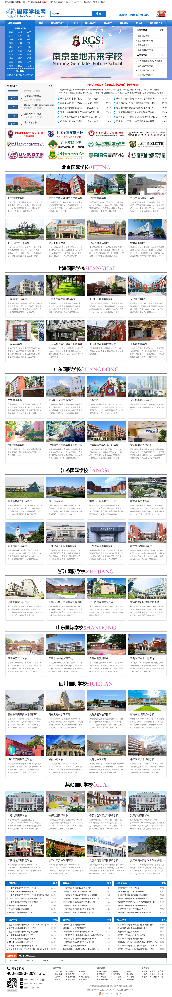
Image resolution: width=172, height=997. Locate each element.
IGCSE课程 (117, 977)
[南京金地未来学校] (146, 151)
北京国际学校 (141, 30)
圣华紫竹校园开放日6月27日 (20, 906)
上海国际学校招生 (145, 75)
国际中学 (71, 971)
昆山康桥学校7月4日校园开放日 (130, 892)
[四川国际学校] (86, 682)
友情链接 (11, 956)
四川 (20, 39)
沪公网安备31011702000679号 (121, 990)
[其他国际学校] (86, 783)
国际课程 (124, 23)
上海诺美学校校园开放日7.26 (21, 935)
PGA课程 (130, 977)
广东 (11, 36)
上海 (23, 2)
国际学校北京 (143, 45)
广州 (11, 51)
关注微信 (12, 990)
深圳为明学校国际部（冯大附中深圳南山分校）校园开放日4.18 (89, 949)
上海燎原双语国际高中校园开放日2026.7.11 (81, 899)
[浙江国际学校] (86, 570)
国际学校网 (15, 2)
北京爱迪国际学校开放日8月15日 (22, 928)
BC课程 (130, 974)
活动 (145, 971)
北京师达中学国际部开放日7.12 (76, 925)
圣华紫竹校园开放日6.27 (19, 909)
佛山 (29, 51)
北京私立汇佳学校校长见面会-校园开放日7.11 (136, 925)
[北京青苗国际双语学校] (106, 151)
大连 (29, 62)
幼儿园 (57, 979)
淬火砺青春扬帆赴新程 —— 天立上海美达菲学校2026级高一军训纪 (92, 108)
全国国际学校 (36, 2)
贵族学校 (53, 2)
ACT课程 (116, 974)
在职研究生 (29, 961)
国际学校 (13, 920)
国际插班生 (90, 23)
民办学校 (69, 2)
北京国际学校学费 (145, 41)
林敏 (161, 977)
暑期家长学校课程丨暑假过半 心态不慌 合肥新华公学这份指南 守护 (92, 117)
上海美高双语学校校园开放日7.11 (77, 892)
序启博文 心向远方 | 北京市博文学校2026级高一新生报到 (143, 117)
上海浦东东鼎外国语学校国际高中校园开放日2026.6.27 (85, 935)
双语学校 (61, 2)
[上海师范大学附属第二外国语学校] (25, 129)
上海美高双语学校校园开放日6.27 (77, 906)
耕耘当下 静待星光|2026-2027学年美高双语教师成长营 (141, 98)
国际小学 (29, 75)
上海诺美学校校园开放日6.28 (129, 932)
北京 (28, 2)
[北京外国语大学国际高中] (25, 140)
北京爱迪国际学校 (145, 50)
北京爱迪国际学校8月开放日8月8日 (23, 932)
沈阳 (20, 62)
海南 (11, 62)
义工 (153, 974)
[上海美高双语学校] (66, 129)
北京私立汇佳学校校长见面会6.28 (131, 935)
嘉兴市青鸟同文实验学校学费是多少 (132, 928)
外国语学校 (87, 2)
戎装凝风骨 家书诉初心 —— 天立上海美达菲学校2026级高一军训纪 (92, 98)
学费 (153, 971)
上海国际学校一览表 (146, 70)
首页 (41, 23)
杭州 (11, 55)
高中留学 (20, 71)
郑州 (29, 58)
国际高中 (45, 2)
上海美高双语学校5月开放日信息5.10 (78, 913)
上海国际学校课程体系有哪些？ (151, 61)
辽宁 (20, 47)
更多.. (162, 30)
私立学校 (77, 2)
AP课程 (116, 971)
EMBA (61, 960)
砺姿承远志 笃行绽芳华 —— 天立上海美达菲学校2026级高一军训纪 (92, 103)
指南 (145, 977)
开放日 (103, 2)
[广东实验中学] (66, 140)
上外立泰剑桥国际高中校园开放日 (131, 909)
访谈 (161, 974)
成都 (11, 58)
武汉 (20, 58)
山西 (20, 43)
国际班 (57, 977)
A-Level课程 (103, 971)
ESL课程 (130, 979)
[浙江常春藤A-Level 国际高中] (106, 140)
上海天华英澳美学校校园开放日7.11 (24, 939)
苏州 (29, 55)
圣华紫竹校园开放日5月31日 (20, 913)
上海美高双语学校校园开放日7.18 (77, 888)
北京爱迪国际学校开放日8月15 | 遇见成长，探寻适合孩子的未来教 (36, 925)
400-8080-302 (139, 15)
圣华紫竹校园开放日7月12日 (75, 928)
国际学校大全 (156, 23)
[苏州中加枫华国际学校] (66, 151)
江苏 (11, 39)
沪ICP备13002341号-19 (111, 994)
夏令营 (139, 23)
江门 (29, 66)
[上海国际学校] (86, 267)
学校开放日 (12, 86)
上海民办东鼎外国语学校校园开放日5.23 (80, 939)
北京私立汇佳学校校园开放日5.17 (131, 939)
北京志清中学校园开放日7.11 (129, 888)
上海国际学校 (141, 55)
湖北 (29, 43)
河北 (29, 39)
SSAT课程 (102, 977)
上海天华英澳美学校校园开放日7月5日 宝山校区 (29, 895)
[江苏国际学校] (86, 469)
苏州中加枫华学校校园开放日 (21, 942)
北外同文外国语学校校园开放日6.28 (132, 895)
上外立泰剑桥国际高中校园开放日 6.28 (25, 899)
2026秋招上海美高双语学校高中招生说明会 (81, 902)
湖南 (11, 47)
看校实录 (110, 986)
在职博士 (13, 961)
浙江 (29, 36)
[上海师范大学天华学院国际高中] (146, 129)
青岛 (11, 66)
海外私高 (71, 979)
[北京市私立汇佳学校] (86, 53)
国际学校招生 (57, 23)
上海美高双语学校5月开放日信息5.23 (78, 909)
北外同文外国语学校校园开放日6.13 (132, 899)
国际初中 (20, 75)
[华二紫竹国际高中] (25, 151)
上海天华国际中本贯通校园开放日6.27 (24, 902)
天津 (29, 32)
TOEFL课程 (103, 979)
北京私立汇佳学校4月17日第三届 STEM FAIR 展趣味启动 (141, 946)
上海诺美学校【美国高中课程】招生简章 (112, 85)
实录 (161, 971)
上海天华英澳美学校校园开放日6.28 (78, 932)
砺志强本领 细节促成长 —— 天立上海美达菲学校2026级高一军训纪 (92, 121)
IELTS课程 (117, 979)
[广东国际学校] (86, 368)
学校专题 (95, 2)
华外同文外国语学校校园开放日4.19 (132, 906)
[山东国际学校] (86, 626)
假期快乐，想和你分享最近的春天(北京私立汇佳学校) (139, 942)
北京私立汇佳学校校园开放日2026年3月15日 (135, 949)
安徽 (29, 47)
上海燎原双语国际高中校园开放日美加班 (80, 895)
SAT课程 (102, 974)
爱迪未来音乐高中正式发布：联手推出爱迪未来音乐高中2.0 (33, 949)
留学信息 (84, 979)
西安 (20, 66)
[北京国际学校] (86, 166)
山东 (20, 36)
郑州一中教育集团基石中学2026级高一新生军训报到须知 (87, 112)
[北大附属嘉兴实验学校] (106, 129)
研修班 (45, 961)
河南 (11, 43)
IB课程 (129, 971)
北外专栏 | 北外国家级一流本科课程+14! (134, 913)
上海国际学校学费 (145, 66)
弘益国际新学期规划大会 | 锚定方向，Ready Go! (139, 108)
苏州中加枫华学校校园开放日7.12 (23, 892)
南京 (20, 55)
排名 (145, 974)
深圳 (20, 51)
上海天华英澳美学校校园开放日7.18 (24, 888)
